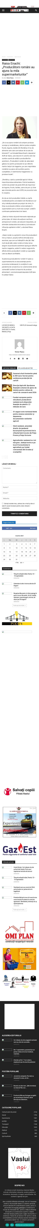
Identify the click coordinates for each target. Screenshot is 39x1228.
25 (22, 556)
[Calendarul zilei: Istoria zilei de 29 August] (7, 586)
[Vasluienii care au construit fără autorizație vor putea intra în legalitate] (7, 889)
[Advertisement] (19, 34)
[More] (32, 82)
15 (4, 552)
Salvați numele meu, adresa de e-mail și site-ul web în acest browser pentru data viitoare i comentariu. (18, 506)
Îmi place (33, 528)
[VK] (13, 82)
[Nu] (37, 1213)
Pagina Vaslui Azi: (8, 522)
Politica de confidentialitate (25, 1225)
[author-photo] (19, 349)
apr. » (22, 562)
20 (30, 552)
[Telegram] (27, 82)
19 (26, 552)
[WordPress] (23, 359)
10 (16, 548)
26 (26, 556)
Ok (7, 1225)
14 (35, 548)
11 (22, 548)
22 (4, 556)
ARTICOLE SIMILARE (9, 368)
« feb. (17, 562)
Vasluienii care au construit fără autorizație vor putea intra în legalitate (24, 889)
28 (35, 556)
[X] (9, 82)
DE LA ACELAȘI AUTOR (25, 368)
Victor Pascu (10, 78)
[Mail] (15, 359)
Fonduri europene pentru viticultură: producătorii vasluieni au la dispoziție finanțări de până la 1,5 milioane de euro (22, 402)
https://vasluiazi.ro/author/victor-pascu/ (19, 354)
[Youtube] (28, 359)
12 (26, 548)
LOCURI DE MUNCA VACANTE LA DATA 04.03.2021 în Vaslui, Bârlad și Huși (8, 328)
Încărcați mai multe (19, 605)
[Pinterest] (18, 82)
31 (16, 559)
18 (22, 552)
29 (4, 559)
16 (10, 552)
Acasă (3, 57)
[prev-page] (3, 457)
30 (10, 559)
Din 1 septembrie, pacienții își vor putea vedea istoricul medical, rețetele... (24, 1052)
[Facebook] (4, 82)
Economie (10, 57)
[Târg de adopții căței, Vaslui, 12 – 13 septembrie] (7, 576)
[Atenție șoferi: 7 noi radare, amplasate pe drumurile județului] (7, 1062)
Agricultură (18, 57)
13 (30, 548)
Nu (12, 1225)
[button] (3, 10)
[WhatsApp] (22, 82)
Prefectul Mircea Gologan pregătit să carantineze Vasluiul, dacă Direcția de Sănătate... (25, 1097)
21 (35, 552)
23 (10, 556)
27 (30, 556)
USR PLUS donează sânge (28, 325)
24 (16, 556)
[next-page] (6, 457)
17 (16, 552)
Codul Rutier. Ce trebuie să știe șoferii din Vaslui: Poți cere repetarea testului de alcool (24, 869)
